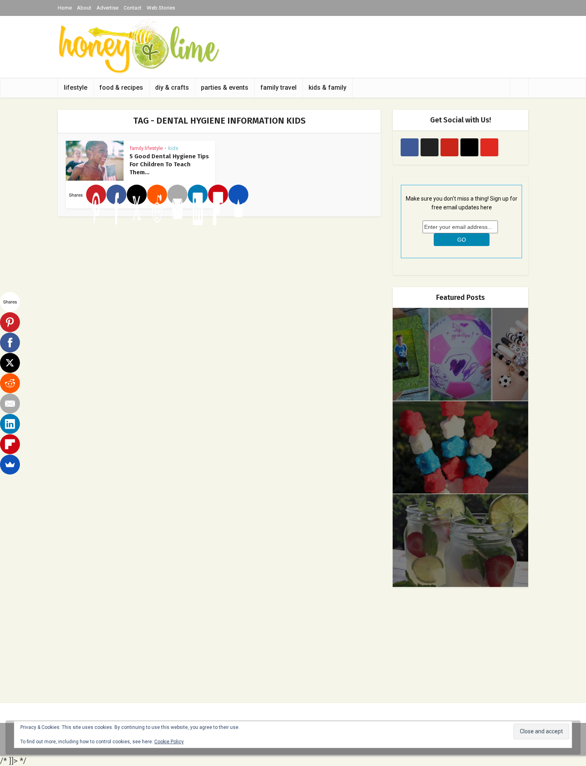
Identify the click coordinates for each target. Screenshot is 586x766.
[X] (137, 195)
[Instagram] (469, 147)
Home (65, 8)
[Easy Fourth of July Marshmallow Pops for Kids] (460, 447)
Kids (173, 148)
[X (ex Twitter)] (430, 147)
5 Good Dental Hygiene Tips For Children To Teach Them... (169, 164)
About (84, 8)
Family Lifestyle (146, 148)
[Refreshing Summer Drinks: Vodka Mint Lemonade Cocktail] (460, 540)
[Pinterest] (96, 195)
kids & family (327, 87)
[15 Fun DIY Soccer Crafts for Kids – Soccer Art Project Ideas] (460, 354)
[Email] (177, 195)
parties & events (224, 87)
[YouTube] (489, 147)
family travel (278, 87)
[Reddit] (157, 195)
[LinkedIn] (198, 195)
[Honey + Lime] (138, 45)
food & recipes (121, 87)
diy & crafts (172, 87)
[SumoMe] (238, 195)
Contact (133, 8)
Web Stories (161, 8)
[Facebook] (116, 195)
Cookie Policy (169, 741)
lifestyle (75, 87)
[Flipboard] (218, 195)
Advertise (107, 8)
